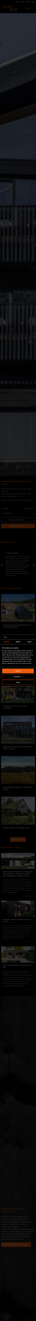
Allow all (18, 671)
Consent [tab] (6, 641)
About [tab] (29, 641)
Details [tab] (18, 641)
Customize (17, 676)
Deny (18, 682)
